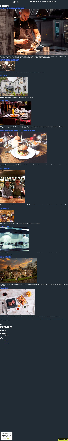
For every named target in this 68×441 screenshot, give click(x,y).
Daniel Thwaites (5, 257)
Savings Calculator (36, 1)
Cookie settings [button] (4, 438)
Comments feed (6, 341)
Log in (5, 339)
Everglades (4, 100)
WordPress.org (6, 342)
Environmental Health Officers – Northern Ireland (17, 130)
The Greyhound (5, 168)
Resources (54, 1)
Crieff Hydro (4, 226)
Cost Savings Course (43, 1)
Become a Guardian (63, 439)
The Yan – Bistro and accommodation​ (12, 8)
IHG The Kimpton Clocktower (9, 60)
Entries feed (6, 340)
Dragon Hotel (4, 208)
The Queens (3, 75)
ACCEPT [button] (8, 438)
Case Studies (49, 1)
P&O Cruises (4, 288)
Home (31, 1)
